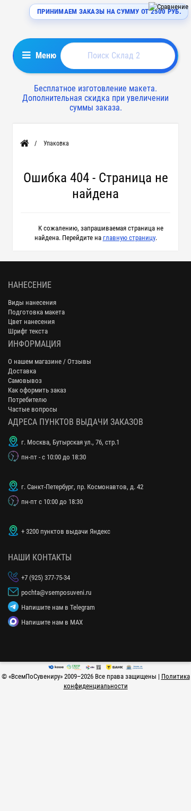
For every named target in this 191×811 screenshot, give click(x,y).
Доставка (22, 371)
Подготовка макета (36, 312)
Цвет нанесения (31, 322)
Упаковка (56, 143)
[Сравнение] (168, 7)
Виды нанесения (32, 302)
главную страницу (129, 238)
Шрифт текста (28, 331)
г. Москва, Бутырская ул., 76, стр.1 (70, 442)
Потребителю (27, 400)
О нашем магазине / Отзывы (49, 361)
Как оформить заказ (37, 390)
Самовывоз (25, 381)
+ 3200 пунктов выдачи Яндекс (65, 531)
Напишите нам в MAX (52, 622)
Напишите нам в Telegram (58, 607)
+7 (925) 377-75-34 (45, 578)
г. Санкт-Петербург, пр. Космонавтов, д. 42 (82, 487)
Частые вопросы (32, 409)
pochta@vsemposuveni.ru (56, 592)
